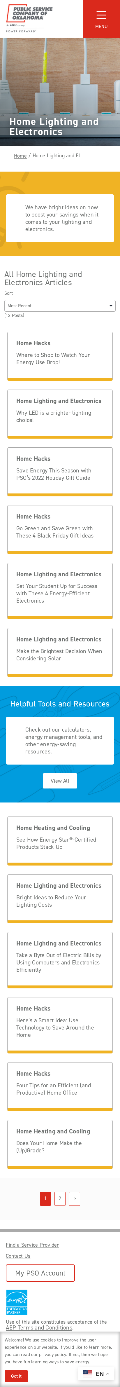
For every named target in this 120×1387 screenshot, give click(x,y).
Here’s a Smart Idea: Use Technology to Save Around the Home (55, 1028)
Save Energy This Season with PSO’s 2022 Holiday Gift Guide (54, 474)
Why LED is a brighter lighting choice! (53, 416)
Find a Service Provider (32, 1245)
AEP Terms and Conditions (39, 1327)
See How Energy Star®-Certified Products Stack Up (56, 843)
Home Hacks (33, 343)
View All (60, 780)
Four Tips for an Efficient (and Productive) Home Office (53, 1089)
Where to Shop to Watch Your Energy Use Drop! (53, 358)
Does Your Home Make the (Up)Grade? (49, 1147)
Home (20, 155)
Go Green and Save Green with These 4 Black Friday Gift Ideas (54, 532)
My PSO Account (40, 1273)
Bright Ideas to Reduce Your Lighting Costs (51, 901)
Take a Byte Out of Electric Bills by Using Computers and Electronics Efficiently (58, 962)
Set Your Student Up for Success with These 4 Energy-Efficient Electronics (56, 593)
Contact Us (18, 1256)
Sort (8, 293)
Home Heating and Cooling (53, 828)
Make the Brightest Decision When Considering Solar (59, 655)
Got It (16, 1376)
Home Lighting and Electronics (58, 401)
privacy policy (52, 1354)
